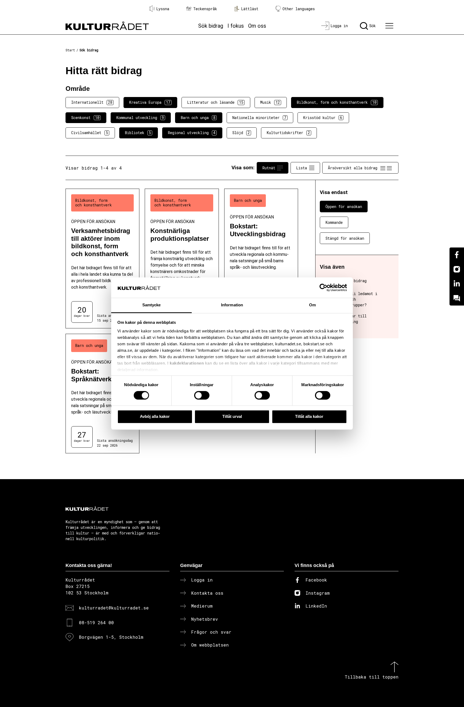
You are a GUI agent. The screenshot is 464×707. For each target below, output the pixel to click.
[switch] (201, 395)
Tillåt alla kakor (309, 416)
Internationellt (91, 102)
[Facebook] (457, 254)
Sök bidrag (210, 26)
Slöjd (241, 132)
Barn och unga (198, 117)
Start (70, 50)
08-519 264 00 (96, 622)
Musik (270, 102)
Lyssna (162, 8)
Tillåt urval (232, 416)
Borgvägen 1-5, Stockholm (111, 637)
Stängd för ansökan (344, 238)
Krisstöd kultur (322, 117)
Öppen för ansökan (343, 206)
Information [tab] (232, 305)
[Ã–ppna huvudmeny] (390, 26)
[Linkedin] (457, 284)
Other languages (298, 8)
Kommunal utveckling (140, 117)
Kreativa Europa (149, 102)
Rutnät (268, 167)
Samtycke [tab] (151, 305)
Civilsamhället (89, 132)
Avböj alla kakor (155, 416)
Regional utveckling (191, 132)
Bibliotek (138, 132)
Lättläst (249, 8)
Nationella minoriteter (259, 117)
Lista (301, 167)
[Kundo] (457, 298)
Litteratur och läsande (215, 102)
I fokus (235, 26)
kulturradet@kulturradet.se (114, 608)
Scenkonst (85, 117)
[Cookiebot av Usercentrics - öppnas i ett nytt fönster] (323, 287)
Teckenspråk (205, 8)
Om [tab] (312, 305)
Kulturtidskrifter (288, 132)
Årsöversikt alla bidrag (352, 167)
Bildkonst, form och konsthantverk (336, 102)
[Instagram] (457, 269)
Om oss (257, 26)
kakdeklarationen (187, 363)
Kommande (334, 222)
